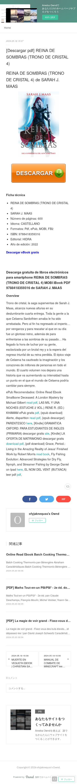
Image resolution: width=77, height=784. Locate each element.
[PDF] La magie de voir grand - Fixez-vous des (38, 621)
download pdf (15, 444)
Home (7, 27)
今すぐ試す (50, 17)
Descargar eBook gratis (22, 252)
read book (42, 454)
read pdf (31, 402)
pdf (37, 413)
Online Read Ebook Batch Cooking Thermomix (38, 554)
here (29, 423)
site (47, 433)
